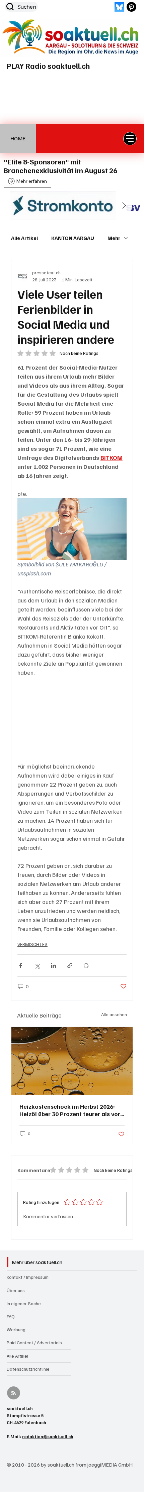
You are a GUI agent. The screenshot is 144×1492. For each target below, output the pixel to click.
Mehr (114, 238)
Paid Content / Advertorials (34, 1342)
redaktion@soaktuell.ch (47, 1436)
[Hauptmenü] (130, 138)
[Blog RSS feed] (13, 1393)
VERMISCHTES (32, 944)
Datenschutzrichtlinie (28, 1369)
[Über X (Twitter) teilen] (37, 965)
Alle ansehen (114, 1014)
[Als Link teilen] (70, 965)
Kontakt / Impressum (28, 1277)
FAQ (11, 1316)
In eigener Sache (24, 1303)
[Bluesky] (119, 7)
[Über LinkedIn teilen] (53, 965)
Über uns (16, 1290)
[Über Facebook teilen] (20, 965)
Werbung (16, 1329)
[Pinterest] (131, 7)
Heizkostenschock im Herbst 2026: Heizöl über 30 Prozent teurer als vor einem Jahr (69, 1110)
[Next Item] (124, 205)
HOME (17, 138)
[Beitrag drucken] (86, 965)
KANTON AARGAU (72, 238)
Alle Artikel (24, 238)
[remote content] (72, 719)
